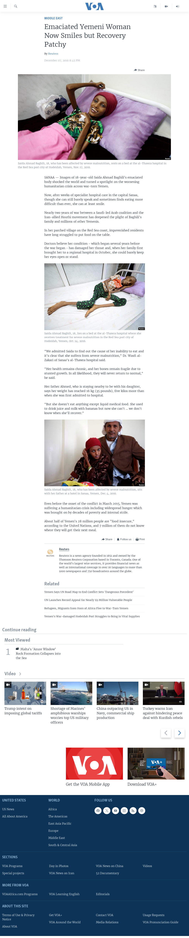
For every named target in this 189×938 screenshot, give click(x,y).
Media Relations (107, 922)
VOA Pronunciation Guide (160, 922)
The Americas (57, 816)
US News (8, 809)
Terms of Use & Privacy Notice (18, 917)
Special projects (13, 873)
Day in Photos (58, 866)
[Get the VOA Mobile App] (94, 764)
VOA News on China (109, 866)
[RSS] (133, 810)
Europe (53, 831)
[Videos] (166, 6)
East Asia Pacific (59, 823)
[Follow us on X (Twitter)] (106, 810)
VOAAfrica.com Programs (20, 894)
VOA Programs (12, 866)
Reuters (53, 53)
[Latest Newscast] (177, 6)
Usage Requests (153, 915)
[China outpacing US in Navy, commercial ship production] (117, 693)
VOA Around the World (65, 922)
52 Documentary (107, 873)
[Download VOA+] (156, 764)
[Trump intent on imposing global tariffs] (25, 693)
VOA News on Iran (61, 873)
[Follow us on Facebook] (98, 810)
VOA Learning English (64, 894)
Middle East (53, 18)
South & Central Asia (62, 845)
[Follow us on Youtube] (115, 810)
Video (10, 674)
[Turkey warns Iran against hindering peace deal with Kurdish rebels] (164, 693)
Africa (52, 809)
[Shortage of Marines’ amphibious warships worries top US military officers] (71, 693)
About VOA (9, 926)
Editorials (103, 894)
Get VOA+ (55, 915)
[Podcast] (141, 810)
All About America (15, 816)
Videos (147, 866)
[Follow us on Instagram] (124, 810)
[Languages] (155, 6)
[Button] (139, 70)
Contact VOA (104, 915)
